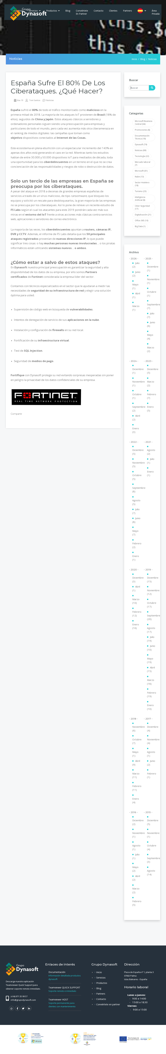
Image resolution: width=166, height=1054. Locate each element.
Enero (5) (150, 408)
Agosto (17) (151, 629)
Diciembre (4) (151, 728)
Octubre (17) (151, 604)
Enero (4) (135, 800)
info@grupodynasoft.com (23, 999)
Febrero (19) (151, 694)
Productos (52, 10)
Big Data (140, 226)
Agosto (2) (151, 451)
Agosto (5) (136, 502)
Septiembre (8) (136, 489)
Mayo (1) (135, 286)
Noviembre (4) (151, 741)
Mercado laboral (142, 163)
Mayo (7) (135, 532)
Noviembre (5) (136, 464)
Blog (67, 10)
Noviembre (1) (151, 281)
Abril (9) (136, 762)
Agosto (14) (151, 872)
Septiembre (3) (151, 859)
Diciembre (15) (151, 579)
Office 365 (141, 220)
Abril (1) (136, 295)
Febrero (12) (136, 613)
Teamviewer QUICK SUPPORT (64, 987)
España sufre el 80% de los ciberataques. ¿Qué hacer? (58, 87)
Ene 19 (20, 100)
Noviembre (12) (151, 592)
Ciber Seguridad (142, 207)
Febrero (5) (136, 903)
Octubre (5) (136, 476)
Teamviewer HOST (58, 999)
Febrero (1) (151, 775)
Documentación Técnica (142, 137)
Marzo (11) (135, 775)
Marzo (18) (150, 681)
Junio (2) (136, 273)
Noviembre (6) (136, 728)
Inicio (134, 59)
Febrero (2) (136, 545)
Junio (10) (151, 647)
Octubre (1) (151, 293)
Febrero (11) (136, 787)
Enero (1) (135, 557)
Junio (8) (136, 520)
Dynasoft (141, 144)
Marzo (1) (135, 307)
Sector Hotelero (142, 184)
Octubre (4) (151, 847)
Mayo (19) (150, 660)
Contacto (98, 10)
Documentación (56, 972)
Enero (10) (150, 706)
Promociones (142, 129)
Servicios (101, 977)
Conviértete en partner (82, 12)
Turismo (140, 191)
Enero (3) (135, 430)
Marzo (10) (135, 601)
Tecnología (142, 156)
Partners (127, 10)
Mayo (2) (135, 868)
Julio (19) (150, 638)
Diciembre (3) (136, 579)
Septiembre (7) (151, 306)
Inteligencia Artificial (140, 198)
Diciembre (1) (151, 268)
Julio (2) (136, 264)
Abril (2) (136, 417)
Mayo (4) (150, 336)
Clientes (113, 10)
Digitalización (143, 214)
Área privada (156, 12)
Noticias (50, 100)
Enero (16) (135, 626)
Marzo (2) (150, 349)
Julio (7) (150, 315)
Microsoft (141, 170)
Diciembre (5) (151, 370)
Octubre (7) (136, 741)
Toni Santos (34, 100)
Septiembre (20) (151, 617)
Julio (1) (150, 460)
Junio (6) (151, 324)
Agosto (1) (151, 753)
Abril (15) (151, 669)
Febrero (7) (151, 396)
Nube (139, 176)
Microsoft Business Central (143, 122)
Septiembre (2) (136, 408)
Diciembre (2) (136, 822)
